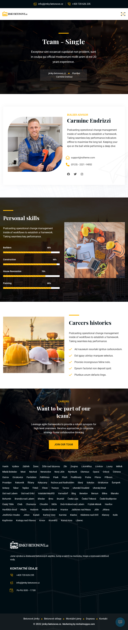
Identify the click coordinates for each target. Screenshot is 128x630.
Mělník (119, 466)
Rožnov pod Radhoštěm (62, 482)
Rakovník (19, 482)
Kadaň (36, 515)
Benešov (83, 493)
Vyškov (15, 466)
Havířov (108, 504)
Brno (51, 499)
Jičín (96, 509)
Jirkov (27, 515)
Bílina (104, 493)
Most (23, 471)
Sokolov (90, 482)
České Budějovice (108, 499)
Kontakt (103, 618)
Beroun (94, 493)
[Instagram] (82, 174)
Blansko (115, 493)
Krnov (42, 520)
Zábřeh (26, 466)
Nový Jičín (59, 471)
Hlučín (23, 509)
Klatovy (105, 515)
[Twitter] (75, 174)
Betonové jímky (31, 618)
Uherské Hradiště (81, 488)
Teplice (25, 488)
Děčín (54, 504)
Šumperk (116, 482)
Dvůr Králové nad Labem (72, 504)
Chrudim (44, 504)
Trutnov (55, 488)
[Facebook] (68, 174)
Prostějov (7, 482)
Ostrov (5, 477)
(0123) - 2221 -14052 (81, 164)
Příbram (108, 477)
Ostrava (117, 471)
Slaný (80, 482)
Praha (88, 477)
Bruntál (60, 499)
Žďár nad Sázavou (51, 466)
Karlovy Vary (49, 515)
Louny (109, 466)
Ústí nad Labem (9, 493)
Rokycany (42, 482)
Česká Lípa (73, 499)
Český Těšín (8, 504)
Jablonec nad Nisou (81, 509)
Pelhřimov (45, 477)
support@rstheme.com (83, 157)
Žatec (36, 466)
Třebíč (35, 488)
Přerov (98, 477)
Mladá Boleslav (9, 471)
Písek (55, 477)
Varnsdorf (63, 493)
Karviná (62, 515)
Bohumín (6, 499)
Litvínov (99, 466)
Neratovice (45, 471)
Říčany (31, 482)
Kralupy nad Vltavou (26, 520)
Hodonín (34, 509)
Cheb (19, 504)
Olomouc (85, 471)
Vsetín (5, 466)
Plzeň (64, 477)
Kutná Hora (66, 520)
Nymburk (72, 471)
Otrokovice (17, 477)
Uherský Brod (99, 488)
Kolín (115, 515)
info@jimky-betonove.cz (50, 4)
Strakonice (103, 482)
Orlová (106, 471)
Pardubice (31, 477)
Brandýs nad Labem (24, 499)
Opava (96, 471)
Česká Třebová (89, 499)
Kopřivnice (7, 520)
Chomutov (31, 504)
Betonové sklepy (52, 618)
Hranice (64, 509)
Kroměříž (53, 520)
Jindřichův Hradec (11, 515)
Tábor (16, 488)
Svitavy (5, 488)
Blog (73, 493)
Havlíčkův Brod (9, 509)
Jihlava (105, 509)
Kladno (73, 515)
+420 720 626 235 (81, 4)
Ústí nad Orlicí (27, 493)
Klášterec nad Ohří (89, 515)
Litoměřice (86, 466)
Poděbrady (76, 477)
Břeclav (41, 499)
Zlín (65, 466)
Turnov (65, 488)
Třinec (45, 488)
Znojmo (74, 466)
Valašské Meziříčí (46, 493)
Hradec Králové (49, 509)
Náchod (33, 471)
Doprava (90, 618)
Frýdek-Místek (94, 504)
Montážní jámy (73, 618)
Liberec (79, 520)
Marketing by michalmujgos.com (78, 624)
